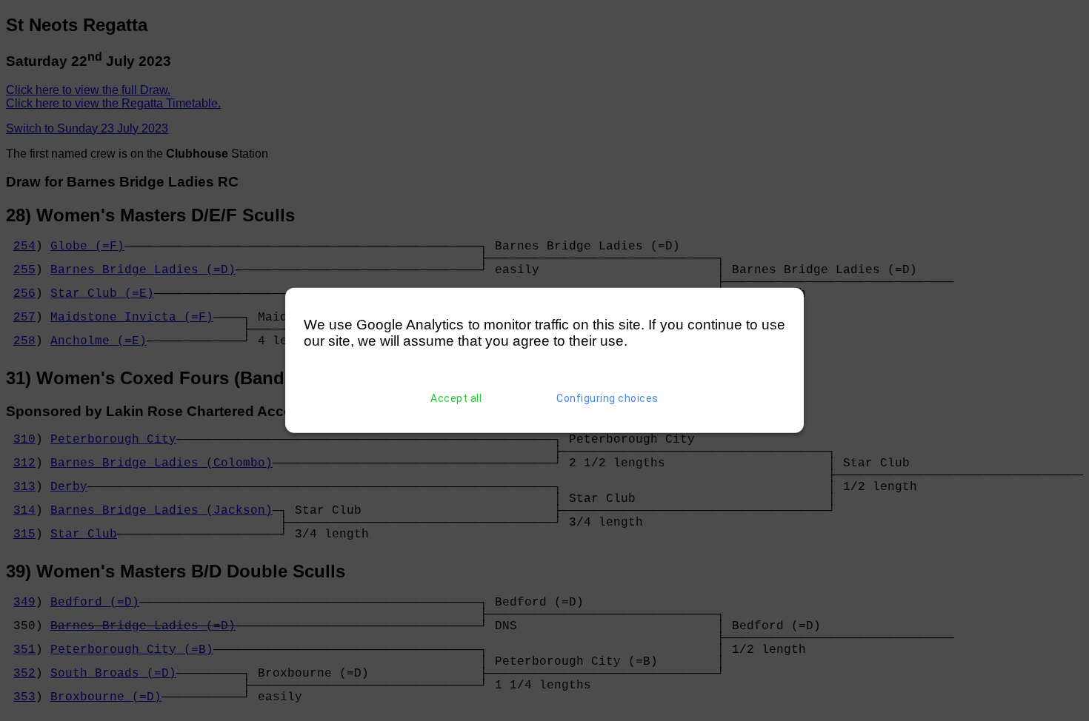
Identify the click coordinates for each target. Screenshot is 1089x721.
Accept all (456, 398)
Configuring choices (607, 398)
